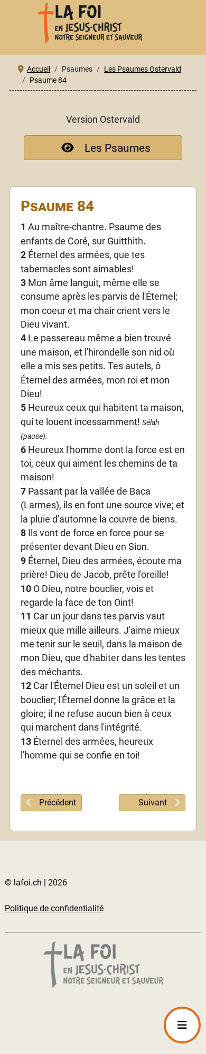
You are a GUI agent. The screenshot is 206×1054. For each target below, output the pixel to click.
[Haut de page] (110, 1032)
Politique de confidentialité (54, 908)
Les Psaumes (118, 147)
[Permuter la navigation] (182, 1025)
